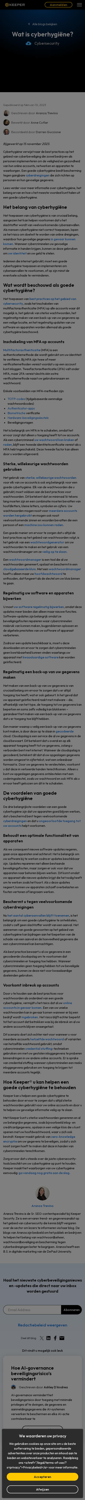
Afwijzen (42, 1489)
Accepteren (42, 1477)
